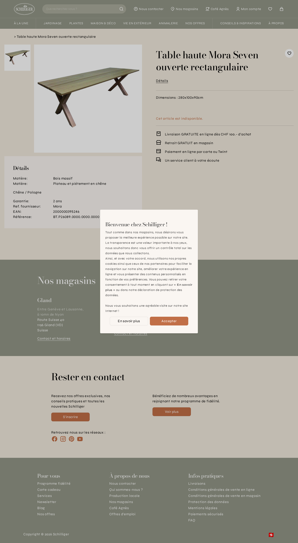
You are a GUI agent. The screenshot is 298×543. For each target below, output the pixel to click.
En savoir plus (129, 321)
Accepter (168, 321)
